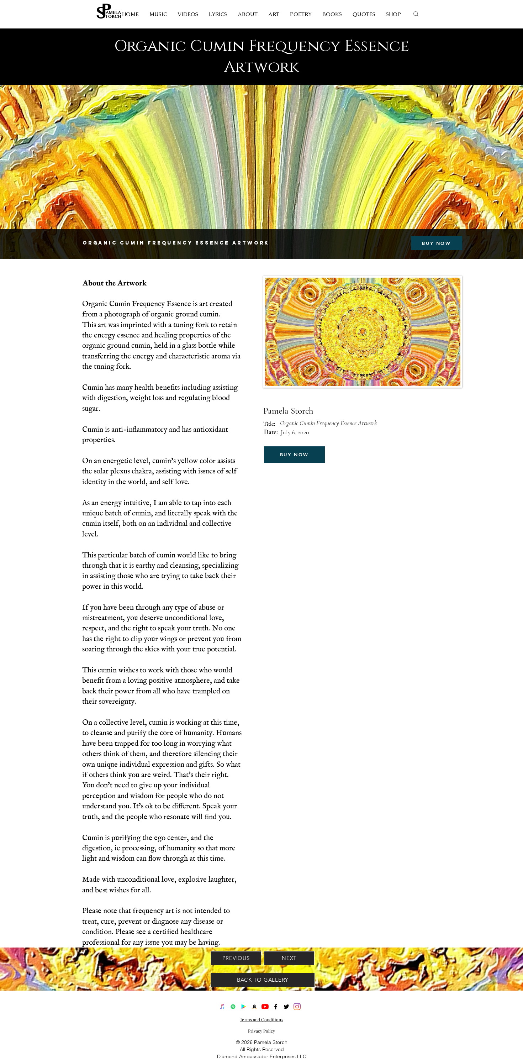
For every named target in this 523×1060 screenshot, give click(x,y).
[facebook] (275, 1006)
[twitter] (286, 1006)
